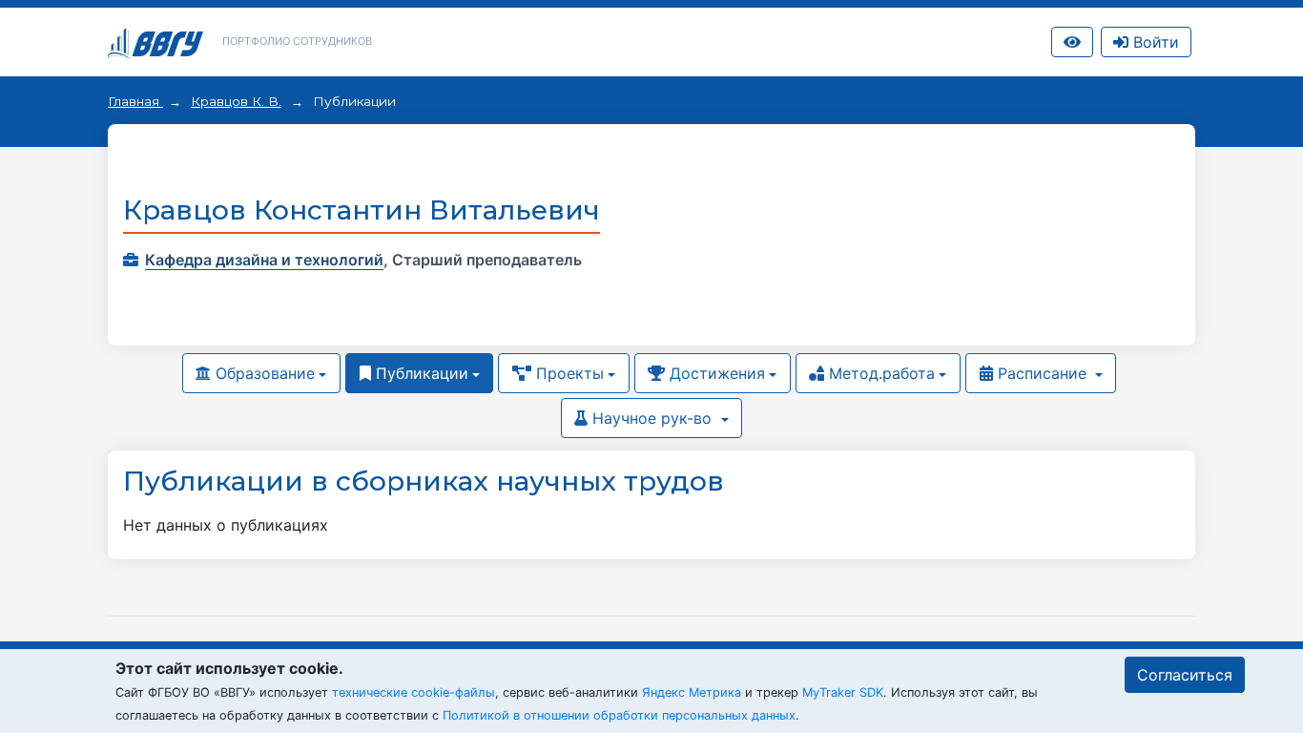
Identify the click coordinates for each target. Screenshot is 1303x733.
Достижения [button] (715, 373)
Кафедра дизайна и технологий (264, 259)
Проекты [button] (567, 373)
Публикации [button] (419, 373)
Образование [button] (263, 373)
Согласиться (1184, 674)
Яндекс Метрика (691, 692)
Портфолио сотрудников (297, 41)
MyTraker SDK (842, 692)
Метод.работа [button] (879, 373)
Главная (135, 101)
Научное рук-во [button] (652, 418)
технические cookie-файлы (413, 692)
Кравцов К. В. (236, 101)
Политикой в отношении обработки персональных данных (619, 715)
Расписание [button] (1042, 373)
